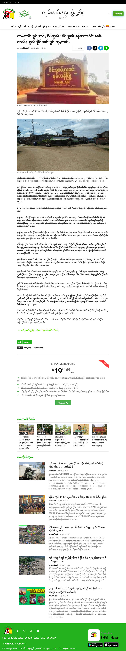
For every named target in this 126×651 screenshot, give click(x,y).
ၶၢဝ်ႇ (19, 342)
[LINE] (106, 48)
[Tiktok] (31, 631)
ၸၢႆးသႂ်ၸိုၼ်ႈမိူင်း (53, 595)
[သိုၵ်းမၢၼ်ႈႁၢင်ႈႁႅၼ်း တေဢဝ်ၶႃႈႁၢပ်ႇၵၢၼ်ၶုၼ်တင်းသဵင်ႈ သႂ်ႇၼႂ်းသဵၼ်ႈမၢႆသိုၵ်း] (26, 429)
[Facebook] (89, 48)
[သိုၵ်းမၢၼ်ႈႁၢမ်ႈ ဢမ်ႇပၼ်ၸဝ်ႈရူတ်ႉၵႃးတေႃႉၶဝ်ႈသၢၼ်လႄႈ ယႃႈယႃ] (99, 429)
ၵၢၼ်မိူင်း (77, 433)
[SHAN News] (16, 13)
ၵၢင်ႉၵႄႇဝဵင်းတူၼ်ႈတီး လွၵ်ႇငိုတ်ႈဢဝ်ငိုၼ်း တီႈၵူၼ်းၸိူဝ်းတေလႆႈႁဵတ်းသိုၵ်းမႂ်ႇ (44, 443)
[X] (95, 48)
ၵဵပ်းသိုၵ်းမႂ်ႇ (27, 348)
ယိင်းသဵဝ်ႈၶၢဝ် (52, 470)
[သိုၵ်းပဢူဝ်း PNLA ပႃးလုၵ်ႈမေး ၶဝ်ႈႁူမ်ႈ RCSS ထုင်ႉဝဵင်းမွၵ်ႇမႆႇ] (32, 504)
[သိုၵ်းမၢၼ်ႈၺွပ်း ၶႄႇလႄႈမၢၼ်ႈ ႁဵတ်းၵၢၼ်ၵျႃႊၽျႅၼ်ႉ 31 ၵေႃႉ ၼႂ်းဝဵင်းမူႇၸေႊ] (32, 534)
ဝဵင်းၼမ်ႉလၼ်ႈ (38, 348)
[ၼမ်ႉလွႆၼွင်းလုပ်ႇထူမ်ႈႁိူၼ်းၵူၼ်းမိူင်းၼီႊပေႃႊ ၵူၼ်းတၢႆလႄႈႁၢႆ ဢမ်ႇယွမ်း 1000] (32, 565)
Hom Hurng (52, 500)
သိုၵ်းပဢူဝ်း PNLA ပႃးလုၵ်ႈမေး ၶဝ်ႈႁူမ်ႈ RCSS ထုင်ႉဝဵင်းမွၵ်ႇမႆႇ (78, 497)
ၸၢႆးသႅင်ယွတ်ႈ (24, 48)
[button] (110, 14)
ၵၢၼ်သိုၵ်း (27, 342)
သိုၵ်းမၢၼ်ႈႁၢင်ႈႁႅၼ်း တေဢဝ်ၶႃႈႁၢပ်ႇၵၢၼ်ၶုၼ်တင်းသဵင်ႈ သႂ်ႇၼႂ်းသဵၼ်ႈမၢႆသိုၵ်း (26, 443)
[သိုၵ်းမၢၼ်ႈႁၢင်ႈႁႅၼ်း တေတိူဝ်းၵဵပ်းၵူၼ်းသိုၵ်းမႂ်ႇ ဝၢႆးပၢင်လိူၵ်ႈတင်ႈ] (81, 429)
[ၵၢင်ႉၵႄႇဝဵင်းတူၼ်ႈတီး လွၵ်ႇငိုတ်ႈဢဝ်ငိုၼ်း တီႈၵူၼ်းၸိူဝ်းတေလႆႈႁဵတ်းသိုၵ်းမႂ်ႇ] (45, 429)
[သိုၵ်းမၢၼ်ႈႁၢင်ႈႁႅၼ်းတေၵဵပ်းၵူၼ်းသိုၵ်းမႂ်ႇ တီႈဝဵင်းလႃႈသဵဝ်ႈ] (63, 429)
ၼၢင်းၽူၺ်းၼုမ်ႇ (53, 534)
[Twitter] (24, 631)
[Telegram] (100, 48)
